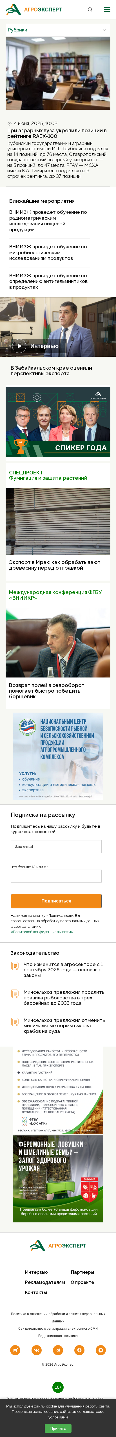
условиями (58, 1417)
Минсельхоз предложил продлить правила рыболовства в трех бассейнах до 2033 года (64, 998)
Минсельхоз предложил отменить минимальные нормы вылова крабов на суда (64, 1026)
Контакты (36, 1292)
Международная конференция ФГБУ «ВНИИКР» (55, 595)
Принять (58, 1428)
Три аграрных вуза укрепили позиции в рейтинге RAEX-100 (57, 133)
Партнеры (82, 1272)
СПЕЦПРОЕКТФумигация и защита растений (48, 475)
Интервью (44, 346)
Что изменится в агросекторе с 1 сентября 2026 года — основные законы (63, 970)
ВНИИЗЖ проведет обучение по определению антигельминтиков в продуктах (48, 281)
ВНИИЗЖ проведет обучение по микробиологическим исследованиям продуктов (48, 252)
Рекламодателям (45, 1282)
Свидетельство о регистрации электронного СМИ (58, 1329)
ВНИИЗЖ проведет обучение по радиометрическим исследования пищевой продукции (48, 220)
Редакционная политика (58, 1336)
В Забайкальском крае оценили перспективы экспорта (51, 370)
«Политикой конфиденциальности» (42, 932)
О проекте (82, 1282)
